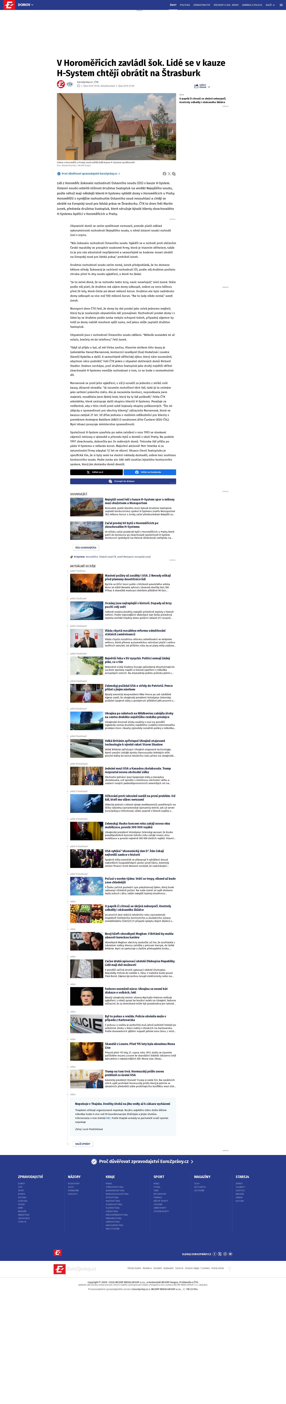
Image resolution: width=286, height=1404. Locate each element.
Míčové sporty (161, 1201)
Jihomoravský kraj (115, 1190)
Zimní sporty (160, 1208)
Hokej (156, 1183)
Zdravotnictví (201, 5)
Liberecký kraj (113, 1222)
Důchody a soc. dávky (226, 5)
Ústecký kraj (112, 1197)
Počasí (21, 1204)
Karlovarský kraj (114, 1225)
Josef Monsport (125, 556)
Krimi (20, 1208)
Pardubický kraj (113, 1218)
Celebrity (240, 1187)
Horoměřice (92, 556)
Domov (24, 4)
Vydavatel (168, 1268)
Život (173, 5)
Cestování (199, 1190)
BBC (108, 1118)
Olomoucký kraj (114, 1204)
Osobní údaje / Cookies (197, 1268)
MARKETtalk (23, 1215)
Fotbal (157, 1187)
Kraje (110, 1177)
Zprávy (239, 1183)
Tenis (156, 1190)
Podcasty (73, 1194)
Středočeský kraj (114, 1187)
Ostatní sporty (161, 1211)
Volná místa (217, 1268)
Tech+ (197, 1183)
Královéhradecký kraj (117, 1215)
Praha (109, 1183)
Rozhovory (74, 1183)
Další (269, 5)
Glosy (71, 1187)
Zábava (239, 1197)
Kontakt (157, 1268)
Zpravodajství (30, 1177)
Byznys (21, 1194)
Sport (21, 1190)
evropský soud (142, 556)
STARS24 (242, 1177)
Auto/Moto (200, 1187)
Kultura (22, 1197)
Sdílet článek (202, 86)
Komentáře (73, 1190)
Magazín (22, 1211)
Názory (74, 1177)
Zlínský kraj (112, 1211)
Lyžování (158, 1204)
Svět (20, 1187)
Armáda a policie (252, 5)
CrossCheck (24, 1218)
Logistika (22, 1201)
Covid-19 (22, 1222)
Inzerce (179, 1268)
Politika (185, 5)
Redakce (147, 1268)
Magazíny (202, 1177)
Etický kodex (134, 1268)
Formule (158, 1197)
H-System (79, 556)
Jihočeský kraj (113, 1201)
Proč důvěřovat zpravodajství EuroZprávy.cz (89, 173)
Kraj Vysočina (112, 1229)
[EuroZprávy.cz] (11, 5)
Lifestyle (240, 1190)
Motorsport (160, 1194)
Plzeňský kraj (112, 1208)
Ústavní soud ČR (107, 556)
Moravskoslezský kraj (117, 1194)
